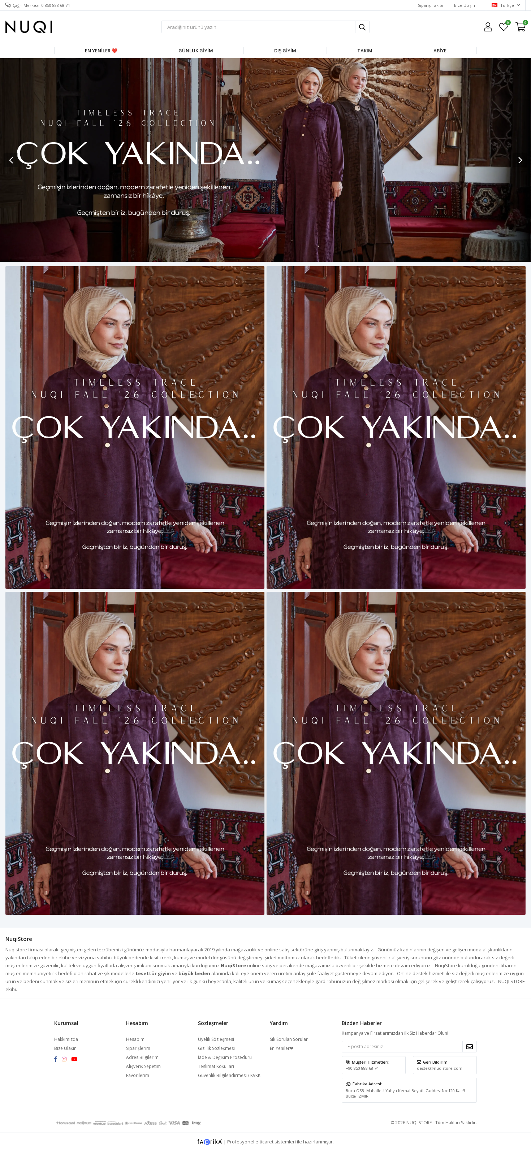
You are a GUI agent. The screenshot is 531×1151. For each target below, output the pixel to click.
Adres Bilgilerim (142, 1057)
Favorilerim (507, 23)
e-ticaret (264, 1141)
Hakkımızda (66, 1039)
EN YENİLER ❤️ (101, 50)
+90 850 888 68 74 (362, 1068)
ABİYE (439, 50)
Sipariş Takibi (430, 5)
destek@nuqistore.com (439, 1068)
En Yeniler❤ (281, 1048)
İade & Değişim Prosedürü (225, 1057)
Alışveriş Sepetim (143, 1066)
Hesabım (135, 1039)
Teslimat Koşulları (216, 1066)
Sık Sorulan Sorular (289, 1039)
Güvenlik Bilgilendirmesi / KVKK (229, 1075)
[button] (520, 160)
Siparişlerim (138, 1048)
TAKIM (364, 50)
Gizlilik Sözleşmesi (216, 1048)
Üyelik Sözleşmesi (216, 1039)
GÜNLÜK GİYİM (195, 50)
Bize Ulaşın (464, 5)
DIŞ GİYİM (285, 50)
